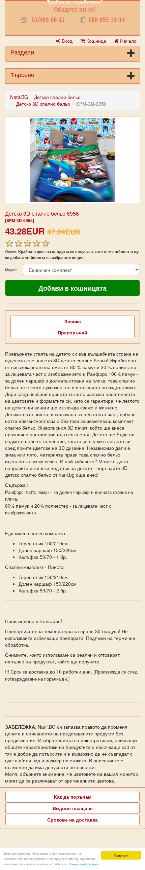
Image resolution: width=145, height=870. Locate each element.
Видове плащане (73, 808)
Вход (66, 40)
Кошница (95, 40)
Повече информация (83, 863)
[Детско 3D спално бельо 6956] (72, 160)
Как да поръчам (72, 796)
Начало (128, 40)
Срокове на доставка (72, 819)
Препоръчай (72, 332)
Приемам (121, 855)
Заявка (72, 321)
